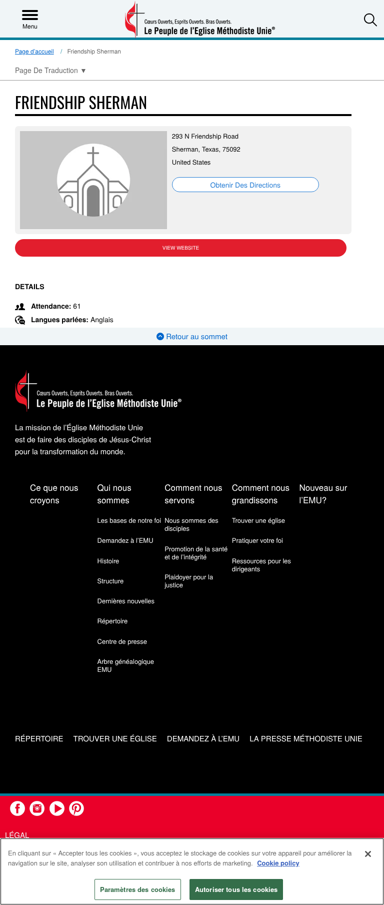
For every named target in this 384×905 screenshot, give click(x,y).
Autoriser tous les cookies (236, 889)
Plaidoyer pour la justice (188, 580)
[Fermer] (368, 854)
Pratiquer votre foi (257, 540)
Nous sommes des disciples (191, 524)
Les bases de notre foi (130, 520)
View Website (180, 247)
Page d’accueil (34, 51)
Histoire (109, 560)
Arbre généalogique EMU (126, 665)
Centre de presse (122, 641)
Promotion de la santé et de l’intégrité (196, 552)
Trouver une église (258, 520)
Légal (17, 835)
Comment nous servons (193, 493)
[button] (370, 19)
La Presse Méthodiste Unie (306, 739)
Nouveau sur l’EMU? (323, 493)
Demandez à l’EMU (126, 540)
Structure (111, 580)
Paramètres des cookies (138, 889)
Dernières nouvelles (126, 600)
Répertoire (113, 620)
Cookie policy (278, 862)
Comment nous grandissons (261, 493)
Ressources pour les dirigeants (261, 564)
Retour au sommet (196, 336)
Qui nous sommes (115, 493)
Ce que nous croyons (54, 493)
